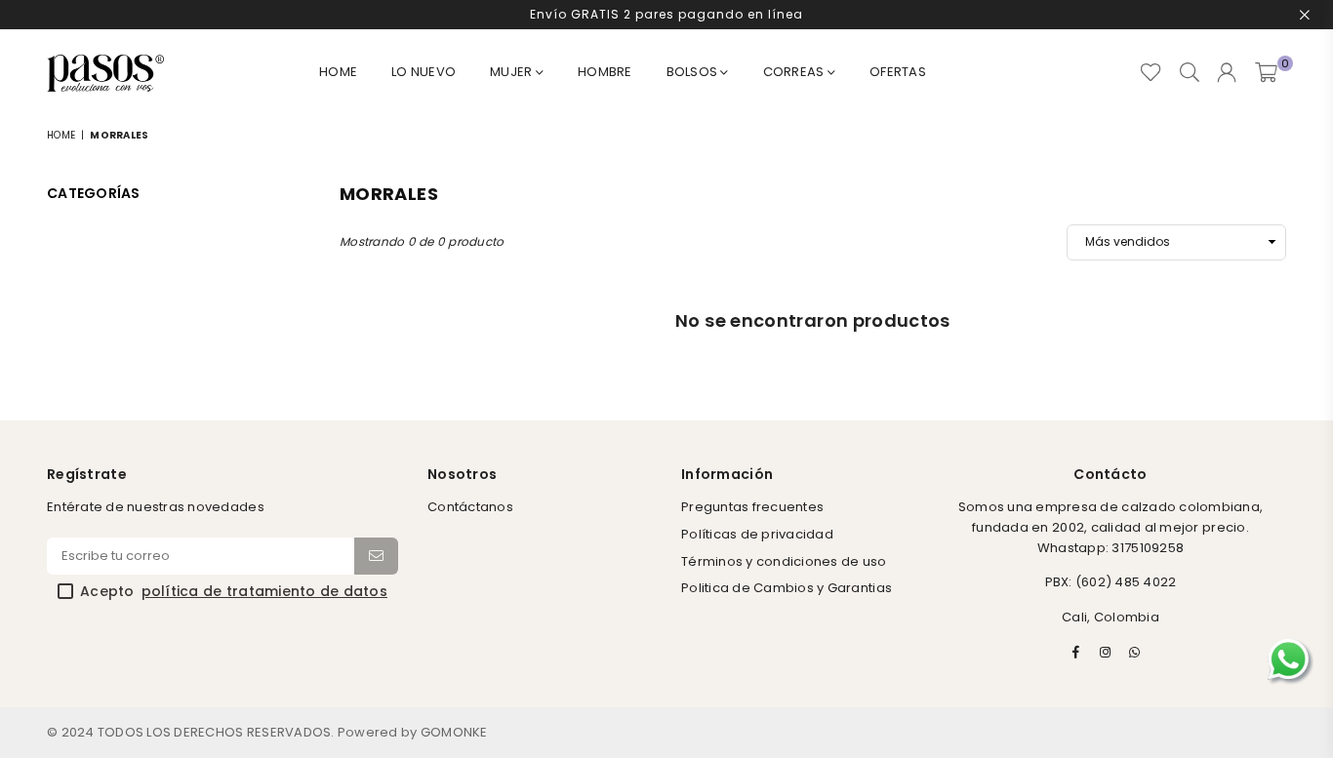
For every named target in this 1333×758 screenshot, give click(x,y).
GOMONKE (454, 732)
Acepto (233, 592)
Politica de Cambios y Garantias (786, 587)
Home (338, 71)
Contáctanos (470, 507)
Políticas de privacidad (757, 534)
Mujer (513, 71)
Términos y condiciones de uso (784, 561)
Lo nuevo (423, 71)
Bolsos (693, 71)
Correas (795, 71)
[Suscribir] (376, 556)
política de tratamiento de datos (264, 592)
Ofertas (897, 71)
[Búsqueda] (1189, 73)
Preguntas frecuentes (752, 507)
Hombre (605, 71)
